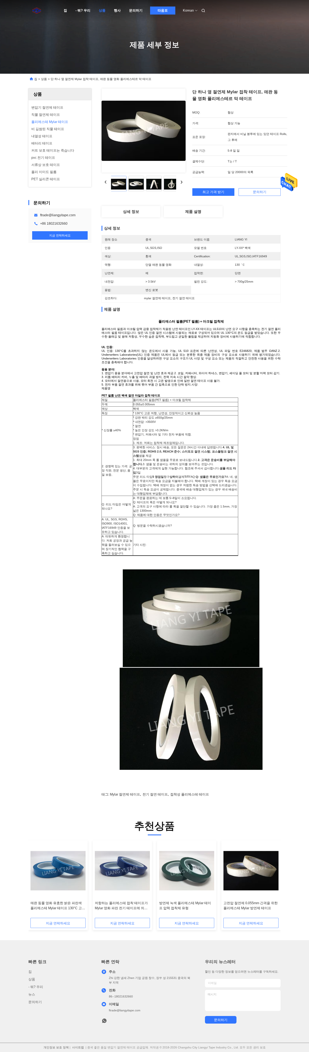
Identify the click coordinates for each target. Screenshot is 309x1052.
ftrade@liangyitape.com (57, 215)
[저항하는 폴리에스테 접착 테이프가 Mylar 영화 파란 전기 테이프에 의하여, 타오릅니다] (122, 870)
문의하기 (136, 10)
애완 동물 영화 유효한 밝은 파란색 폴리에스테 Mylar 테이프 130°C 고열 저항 (57, 906)
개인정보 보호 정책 (56, 1047)
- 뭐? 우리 (82, 10)
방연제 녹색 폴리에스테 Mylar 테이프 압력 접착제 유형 (185, 905)
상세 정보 (131, 212)
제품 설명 (193, 212)
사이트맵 (78, 1047)
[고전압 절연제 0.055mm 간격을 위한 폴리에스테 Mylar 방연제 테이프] (251, 870)
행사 (117, 10)
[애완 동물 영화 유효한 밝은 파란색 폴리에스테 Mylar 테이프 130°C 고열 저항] (58, 870)
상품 (102, 10)
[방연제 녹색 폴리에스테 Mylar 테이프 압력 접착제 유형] (186, 870)
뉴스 (31, 994)
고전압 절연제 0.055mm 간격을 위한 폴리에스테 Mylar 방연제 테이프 (250, 905)
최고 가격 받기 (213, 192)
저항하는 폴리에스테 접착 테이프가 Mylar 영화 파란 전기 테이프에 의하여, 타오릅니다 (121, 906)
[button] (36, 880)
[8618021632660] (104, 1022)
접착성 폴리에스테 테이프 (189, 794)
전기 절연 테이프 (155, 794)
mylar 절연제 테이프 (125, 794)
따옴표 (163, 10)
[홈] (34, 10)
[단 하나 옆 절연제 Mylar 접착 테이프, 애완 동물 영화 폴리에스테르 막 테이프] (144, 130)
